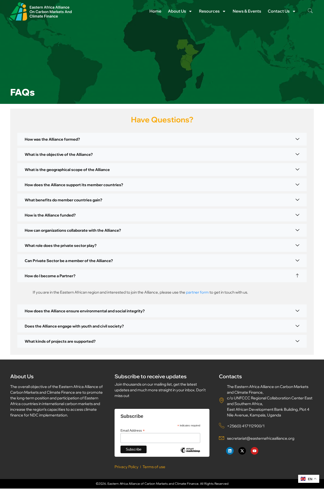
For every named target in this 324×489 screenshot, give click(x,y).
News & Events (247, 11)
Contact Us (279, 11)
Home (155, 11)
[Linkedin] (230, 451)
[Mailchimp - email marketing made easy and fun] (190, 454)
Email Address (132, 430)
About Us (177, 11)
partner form (197, 292)
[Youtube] (254, 451)
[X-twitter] (242, 451)
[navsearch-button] (310, 11)
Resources (209, 11)
